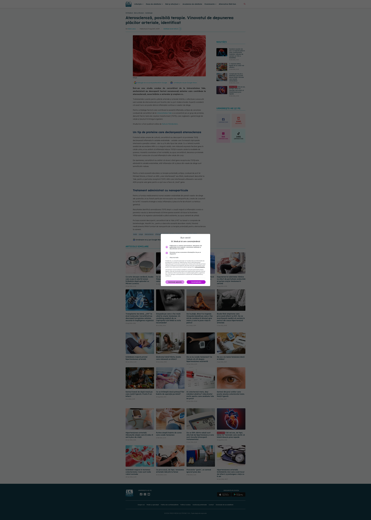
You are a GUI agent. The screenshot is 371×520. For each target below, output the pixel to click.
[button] (185, 257)
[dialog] (185, 260)
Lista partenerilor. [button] (200, 267)
